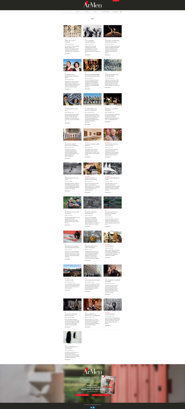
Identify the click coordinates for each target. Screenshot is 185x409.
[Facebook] (91, 407)
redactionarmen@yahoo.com (95, 404)
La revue (87, 11)
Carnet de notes (110, 314)
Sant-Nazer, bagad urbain (92, 280)
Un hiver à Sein (69, 280)
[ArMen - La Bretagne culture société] (92, 4)
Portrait (108, 142)
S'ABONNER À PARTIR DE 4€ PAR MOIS (100, 395)
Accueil (77, 11)
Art (65, 39)
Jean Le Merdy (109, 246)
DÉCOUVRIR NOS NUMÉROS (82, 395)
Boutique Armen (105, 11)
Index (95, 11)
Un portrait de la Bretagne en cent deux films (71, 76)
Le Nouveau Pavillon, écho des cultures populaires (111, 213)
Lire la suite (68, 53)
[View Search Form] (119, 11)
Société (68, 278)
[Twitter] (94, 407)
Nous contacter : (87, 404)
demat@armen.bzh (116, 0)
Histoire (108, 176)
